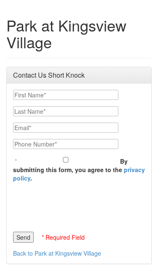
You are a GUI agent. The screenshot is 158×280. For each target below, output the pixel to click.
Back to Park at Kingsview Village (57, 253)
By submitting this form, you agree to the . (79, 169)
